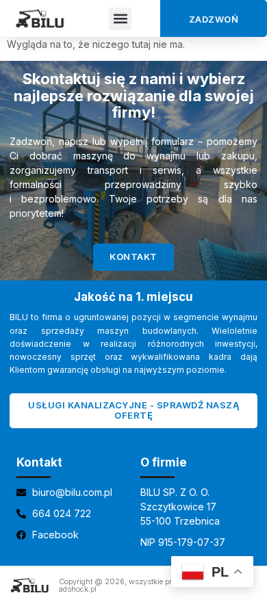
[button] (120, 19)
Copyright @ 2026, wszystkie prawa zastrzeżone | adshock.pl (146, 585)
